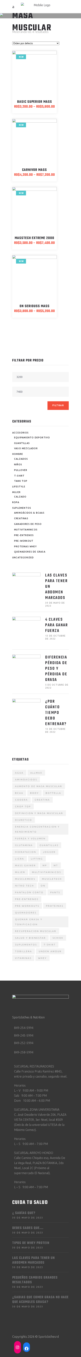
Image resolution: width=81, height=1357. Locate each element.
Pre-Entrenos (24, 535)
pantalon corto (29, 892)
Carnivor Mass (34, 170)
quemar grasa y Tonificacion (28, 922)
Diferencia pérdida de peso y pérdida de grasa (56, 668)
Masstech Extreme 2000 (34, 238)
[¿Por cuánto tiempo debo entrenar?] (26, 713)
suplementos (26, 944)
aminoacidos (26, 779)
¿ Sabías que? (23, 1213)
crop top (23, 806)
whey (42, 958)
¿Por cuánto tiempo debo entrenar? (56, 712)
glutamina (24, 845)
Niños (18, 464)
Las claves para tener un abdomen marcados (33, 1260)
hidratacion (25, 852)
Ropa (15, 502)
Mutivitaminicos (25, 529)
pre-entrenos (26, 899)
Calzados (21, 459)
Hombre (17, 454)
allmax (36, 773)
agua (19, 773)
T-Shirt (19, 475)
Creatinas (21, 518)
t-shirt (50, 944)
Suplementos (21, 508)
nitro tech (24, 885)
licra (19, 858)
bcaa (19, 793)
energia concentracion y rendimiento (37, 829)
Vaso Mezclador (26, 448)
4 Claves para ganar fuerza (56, 625)
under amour (50, 951)
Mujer (16, 492)
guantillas (49, 845)
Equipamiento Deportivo (32, 437)
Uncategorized (23, 557)
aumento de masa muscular (38, 786)
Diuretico (23, 820)
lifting (37, 858)
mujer (20, 872)
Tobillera (23, 951)
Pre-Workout (23, 541)
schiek (58, 938)
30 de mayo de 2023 (27, 1217)
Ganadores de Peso (28, 524)
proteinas (54, 906)
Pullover (20, 470)
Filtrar (58, 405)
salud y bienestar (30, 938)
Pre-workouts (27, 906)
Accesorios (20, 432)
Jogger (49, 852)
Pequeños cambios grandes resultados (35, 1280)
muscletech (52, 879)
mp (45, 865)
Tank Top (21, 481)
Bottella (53, 793)
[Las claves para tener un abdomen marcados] (26, 587)
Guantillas (22, 443)
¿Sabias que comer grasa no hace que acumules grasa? (40, 1300)
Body (34, 793)
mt (56, 865)
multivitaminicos (46, 872)
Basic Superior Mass (34, 102)
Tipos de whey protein (30, 1243)
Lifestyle (18, 486)
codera (21, 799)
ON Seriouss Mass (35, 306)
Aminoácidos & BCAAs (29, 513)
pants (55, 892)
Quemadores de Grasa (29, 551)
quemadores (25, 912)
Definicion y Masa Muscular (39, 813)
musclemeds (25, 879)
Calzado (20, 496)
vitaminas (23, 958)
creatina (42, 799)
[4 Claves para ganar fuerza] (26, 631)
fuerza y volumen (30, 838)
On (43, 885)
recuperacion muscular (35, 931)
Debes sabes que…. (28, 1228)
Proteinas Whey (25, 546)
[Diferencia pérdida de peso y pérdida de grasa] (26, 669)
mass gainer (25, 865)
